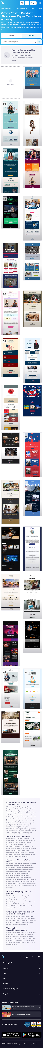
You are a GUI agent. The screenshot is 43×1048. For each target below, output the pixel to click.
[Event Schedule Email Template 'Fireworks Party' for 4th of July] (32, 454)
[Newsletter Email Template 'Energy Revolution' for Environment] (32, 498)
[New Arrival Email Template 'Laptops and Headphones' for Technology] (10, 548)
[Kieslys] (40, 3)
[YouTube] (39, 957)
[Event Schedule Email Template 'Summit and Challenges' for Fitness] (32, 168)
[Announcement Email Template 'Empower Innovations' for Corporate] (10, 123)
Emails (31, 36)
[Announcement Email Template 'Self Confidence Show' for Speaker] (32, 637)
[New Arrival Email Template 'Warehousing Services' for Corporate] (10, 265)
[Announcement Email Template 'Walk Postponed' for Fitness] (32, 82)
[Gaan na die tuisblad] (2, 3)
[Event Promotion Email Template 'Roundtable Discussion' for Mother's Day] (10, 312)
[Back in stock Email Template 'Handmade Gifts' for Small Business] (32, 308)
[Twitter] (33, 957)
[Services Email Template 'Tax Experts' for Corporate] (10, 688)
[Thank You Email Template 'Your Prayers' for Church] (10, 727)
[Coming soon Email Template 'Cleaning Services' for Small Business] (32, 689)
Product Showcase (21, 9)
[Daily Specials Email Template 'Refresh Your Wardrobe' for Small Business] (32, 123)
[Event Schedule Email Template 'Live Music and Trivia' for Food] (10, 357)
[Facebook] (21, 957)
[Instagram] (27, 957)
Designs (11, 36)
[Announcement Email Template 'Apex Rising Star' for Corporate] (32, 548)
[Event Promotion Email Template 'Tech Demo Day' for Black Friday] (10, 212)
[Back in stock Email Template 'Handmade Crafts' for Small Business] (10, 448)
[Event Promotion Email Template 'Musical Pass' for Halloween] (10, 643)
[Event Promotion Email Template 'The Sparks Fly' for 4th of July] (32, 401)
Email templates (6, 9)
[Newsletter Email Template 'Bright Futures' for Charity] (32, 218)
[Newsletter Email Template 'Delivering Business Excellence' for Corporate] (32, 360)
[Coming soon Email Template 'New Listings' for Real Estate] (10, 502)
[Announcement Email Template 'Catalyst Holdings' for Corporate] (10, 170)
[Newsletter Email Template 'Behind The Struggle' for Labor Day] (32, 261)
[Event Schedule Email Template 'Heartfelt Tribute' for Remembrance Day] (10, 407)
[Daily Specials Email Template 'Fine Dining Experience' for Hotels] (10, 592)
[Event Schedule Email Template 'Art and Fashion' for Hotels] (10, 772)
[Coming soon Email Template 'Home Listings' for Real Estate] (32, 729)
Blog (32, 9)
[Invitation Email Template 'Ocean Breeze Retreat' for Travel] (32, 596)
